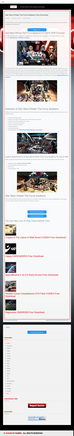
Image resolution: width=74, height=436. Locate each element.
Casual (8, 350)
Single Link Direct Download (37, 212)
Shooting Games (10, 381)
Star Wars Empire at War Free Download (19, 37)
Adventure (9, 345)
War (8, 393)
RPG (8, 376)
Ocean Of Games (26, 18)
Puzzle (8, 371)
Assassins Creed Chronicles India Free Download (58, 320)
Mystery (9, 368)
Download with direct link (37, 216)
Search (72, 2)
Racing (8, 373)
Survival (9, 391)
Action (8, 343)
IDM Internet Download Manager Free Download (30, 129)
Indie (8, 363)
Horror (8, 361)
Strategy (9, 388)
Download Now (37, 29)
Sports (8, 386)
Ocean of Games (13, 433)
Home (5, 6)
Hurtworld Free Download (10, 320)
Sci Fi (8, 378)
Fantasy (9, 356)
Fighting (9, 358)
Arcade (8, 348)
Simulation (13, 6)
